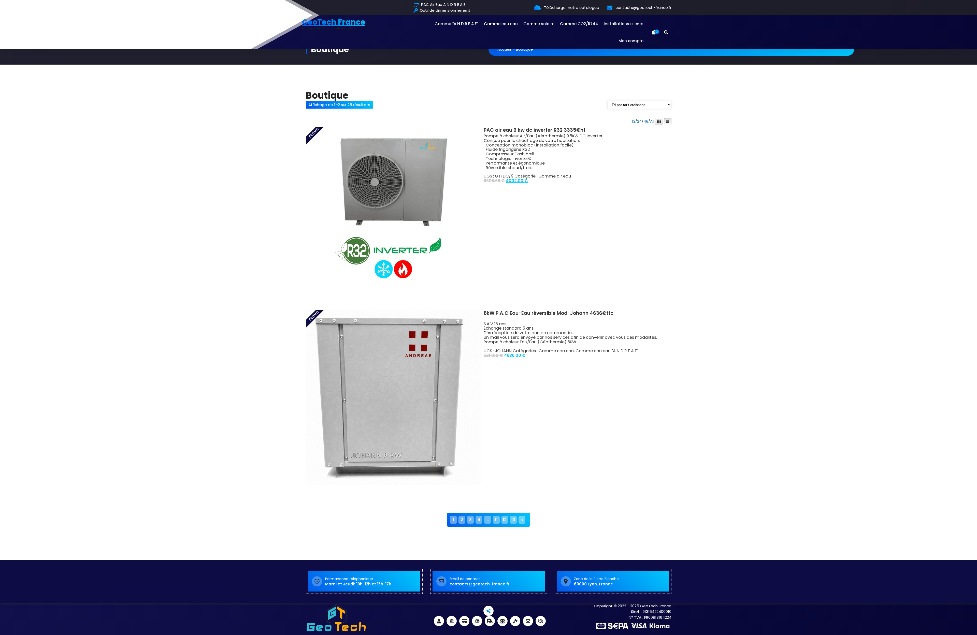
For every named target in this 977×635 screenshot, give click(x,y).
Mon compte (631, 40)
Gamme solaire (538, 23)
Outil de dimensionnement (444, 10)
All (652, 121)
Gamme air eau (554, 176)
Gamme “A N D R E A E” (456, 23)
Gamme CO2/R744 (579, 23)
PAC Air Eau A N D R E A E (442, 4)
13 (513, 520)
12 (633, 121)
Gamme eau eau (501, 23)
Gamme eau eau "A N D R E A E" (607, 351)
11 (496, 520)
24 (639, 121)
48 (645, 121)
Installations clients (623, 23)
